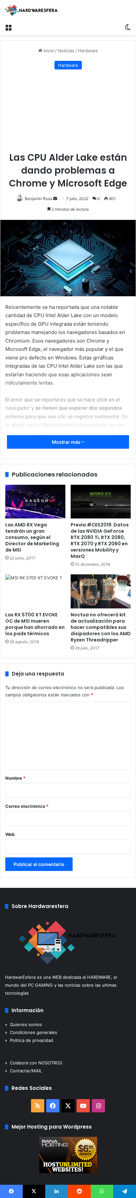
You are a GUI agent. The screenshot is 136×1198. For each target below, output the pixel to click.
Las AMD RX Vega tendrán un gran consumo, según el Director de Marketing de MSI (32, 537)
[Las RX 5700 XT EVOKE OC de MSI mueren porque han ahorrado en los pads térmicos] (35, 591)
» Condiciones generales (31, 1032)
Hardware (88, 50)
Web (10, 834)
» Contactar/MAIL (23, 1070)
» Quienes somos (23, 1024)
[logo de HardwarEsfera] (31, 10)
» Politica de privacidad (29, 1040)
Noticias (66, 50)
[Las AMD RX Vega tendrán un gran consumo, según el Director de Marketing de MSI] (35, 502)
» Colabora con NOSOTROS (33, 1062)
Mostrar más (67, 442)
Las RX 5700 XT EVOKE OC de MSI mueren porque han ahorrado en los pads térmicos (35, 624)
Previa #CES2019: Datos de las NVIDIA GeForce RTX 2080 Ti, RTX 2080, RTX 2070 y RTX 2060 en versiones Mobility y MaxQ (100, 540)
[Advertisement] (68, 111)
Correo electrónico (27, 806)
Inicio (48, 50)
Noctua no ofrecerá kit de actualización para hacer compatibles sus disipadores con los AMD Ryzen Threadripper (101, 627)
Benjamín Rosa (38, 198)
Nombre (15, 778)
